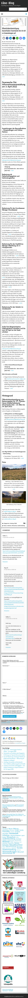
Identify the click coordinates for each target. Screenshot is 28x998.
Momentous (20, 996)
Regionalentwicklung (11, 846)
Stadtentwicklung (21, 525)
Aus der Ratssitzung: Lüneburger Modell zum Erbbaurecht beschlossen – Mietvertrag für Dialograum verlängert (14, 758)
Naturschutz (5, 843)
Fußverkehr (12, 831)
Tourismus (19, 849)
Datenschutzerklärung (7, 989)
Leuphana (4, 840)
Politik (15, 523)
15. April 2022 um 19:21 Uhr (11, 618)
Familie (21, 830)
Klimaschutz (14, 525)
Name (4, 682)
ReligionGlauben (19, 846)
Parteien (17, 843)
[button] (3, 38)
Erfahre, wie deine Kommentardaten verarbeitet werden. (13, 722)
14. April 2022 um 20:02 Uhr (10, 569)
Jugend (23, 835)
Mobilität (6, 842)
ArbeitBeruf (5, 828)
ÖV (14, 853)
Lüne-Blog (7, 3)
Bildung (15, 828)
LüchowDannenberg (10, 840)
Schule (3, 848)
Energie (17, 830)
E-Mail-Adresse (7, 689)
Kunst (17, 837)
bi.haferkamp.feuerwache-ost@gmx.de (16, 379)
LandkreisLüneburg (8, 838)
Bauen (5, 525)
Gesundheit (5, 833)
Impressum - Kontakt (7, 990)
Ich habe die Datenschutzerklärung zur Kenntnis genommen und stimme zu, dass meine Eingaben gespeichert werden (14, 707)
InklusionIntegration (15, 835)
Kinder (4, 837)
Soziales (20, 848)
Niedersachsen (11, 843)
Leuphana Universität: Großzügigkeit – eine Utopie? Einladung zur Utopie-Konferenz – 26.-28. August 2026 (14, 767)
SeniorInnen (8, 848)
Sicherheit (13, 848)
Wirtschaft (20, 852)
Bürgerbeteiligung (5, 830)
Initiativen (9, 525)
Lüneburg (12, 523)
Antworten (5, 561)
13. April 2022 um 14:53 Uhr (8, 537)
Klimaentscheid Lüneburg (8, 805)
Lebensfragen (18, 838)
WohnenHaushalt (7, 853)
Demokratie (12, 830)
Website (4, 695)
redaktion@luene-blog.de (10, 511)
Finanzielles (6, 831)
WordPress (12, 996)
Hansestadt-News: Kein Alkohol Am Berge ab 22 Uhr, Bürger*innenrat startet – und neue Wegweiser (13, 815)
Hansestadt (13, 833)
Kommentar (6, 665)
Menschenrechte (18, 840)
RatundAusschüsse (15, 845)
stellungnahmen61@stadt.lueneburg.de (11, 160)
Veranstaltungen (9, 852)
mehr (3, 76)
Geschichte (17, 831)
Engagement (6, 523)
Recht (3, 846)
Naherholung (16, 841)
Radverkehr (5, 844)
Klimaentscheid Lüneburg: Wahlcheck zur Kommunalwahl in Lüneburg (12, 797)
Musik (11, 841)
